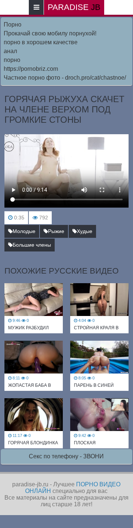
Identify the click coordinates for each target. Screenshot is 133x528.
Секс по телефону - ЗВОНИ (66, 456)
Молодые (24, 231)
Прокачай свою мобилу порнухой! (50, 33)
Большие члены (32, 245)
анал (10, 51)
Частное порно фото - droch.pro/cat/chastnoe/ (65, 77)
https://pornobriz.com (31, 69)
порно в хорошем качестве (41, 42)
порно (12, 60)
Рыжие (56, 231)
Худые (84, 231)
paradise (74, 7)
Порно (12, 24)
